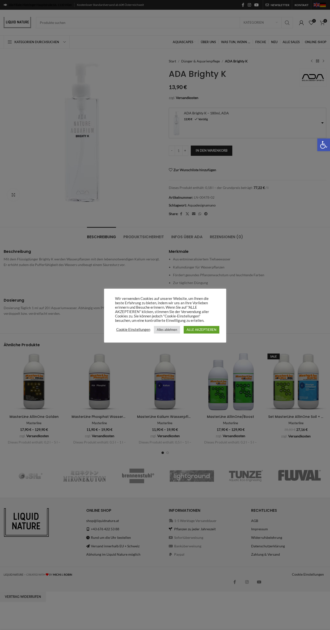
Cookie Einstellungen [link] (133, 329)
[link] (323, 144)
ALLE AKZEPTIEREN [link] (201, 330)
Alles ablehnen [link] (167, 330)
